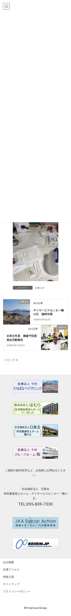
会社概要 (8, 562)
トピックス (11, 359)
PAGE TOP (69, 592)
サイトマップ (11, 584)
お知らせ (39, 287)
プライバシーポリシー (17, 591)
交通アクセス (11, 569)
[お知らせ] (16, 308)
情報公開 (8, 576)
